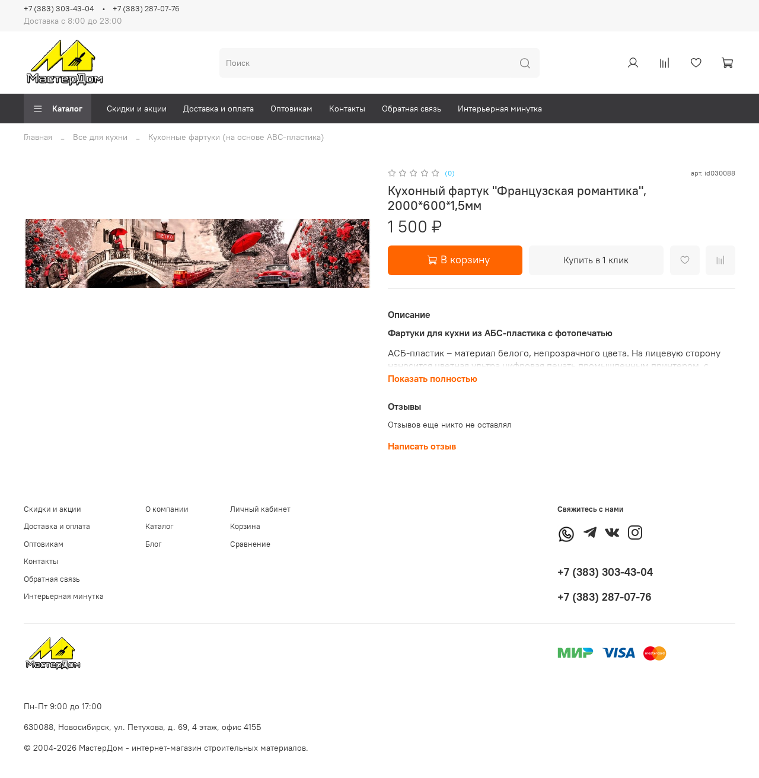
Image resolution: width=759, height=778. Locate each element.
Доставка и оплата (218, 108)
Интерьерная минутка (500, 108)
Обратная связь (411, 108)
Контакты (347, 108)
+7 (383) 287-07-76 (146, 8)
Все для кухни (100, 137)
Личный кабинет (260, 509)
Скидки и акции (137, 108)
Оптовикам (291, 108)
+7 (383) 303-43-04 (59, 8)
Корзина (245, 526)
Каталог (67, 108)
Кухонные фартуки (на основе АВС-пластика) (236, 137)
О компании (167, 509)
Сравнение (250, 544)
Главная (38, 137)
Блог (153, 544)
